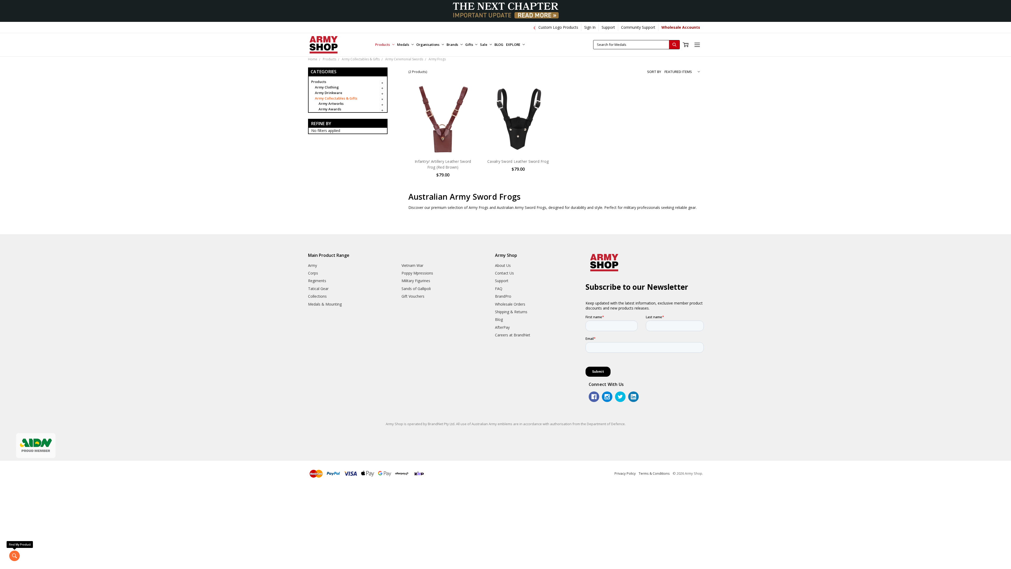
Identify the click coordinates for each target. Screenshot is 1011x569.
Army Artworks (331, 103)
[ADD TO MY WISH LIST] (468, 110)
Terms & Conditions (654, 473)
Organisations (428, 44)
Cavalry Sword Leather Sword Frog (518, 161)
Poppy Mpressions (417, 273)
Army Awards (330, 109)
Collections (317, 296)
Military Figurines (416, 280)
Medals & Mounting (325, 304)
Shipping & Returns (511, 311)
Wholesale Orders (510, 304)
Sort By (654, 71)
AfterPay (502, 327)
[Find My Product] (14, 556)
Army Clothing (327, 87)
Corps (313, 273)
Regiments (317, 280)
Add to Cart (442, 142)
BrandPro (503, 296)
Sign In (590, 27)
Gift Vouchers (413, 296)
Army (312, 265)
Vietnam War (412, 265)
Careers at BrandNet (512, 334)
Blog (499, 319)
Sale (484, 44)
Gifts (469, 44)
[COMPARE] (468, 102)
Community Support (638, 27)
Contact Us (504, 273)
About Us (503, 265)
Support (608, 27)
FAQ (498, 288)
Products (383, 44)
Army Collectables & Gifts (336, 98)
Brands (453, 44)
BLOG (498, 44)
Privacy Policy (625, 473)
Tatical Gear (318, 288)
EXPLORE (513, 44)
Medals (403, 44)
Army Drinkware (328, 92)
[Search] (674, 44)
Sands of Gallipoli (416, 288)
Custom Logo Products (558, 27)
